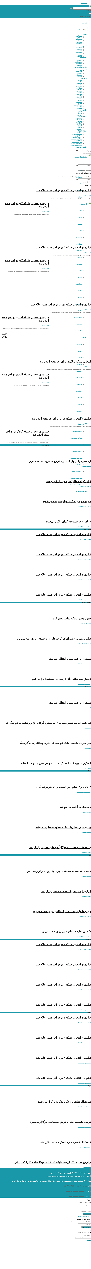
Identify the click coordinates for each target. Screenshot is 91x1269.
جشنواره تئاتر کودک (78, 464)
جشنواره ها (82, 424)
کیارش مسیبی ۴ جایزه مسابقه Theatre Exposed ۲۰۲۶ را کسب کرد (52, 1162)
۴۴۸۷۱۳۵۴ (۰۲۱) (68, 1186)
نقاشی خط (79, 75)
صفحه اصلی (84, 3)
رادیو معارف (79, 411)
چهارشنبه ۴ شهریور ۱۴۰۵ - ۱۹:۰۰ (84, 876)
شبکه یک (80, 210)
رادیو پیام (80, 351)
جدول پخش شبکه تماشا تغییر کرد (72, 618)
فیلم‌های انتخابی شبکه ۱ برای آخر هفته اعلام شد (63, 190)
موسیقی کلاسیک (78, 62)
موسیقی (83, 57)
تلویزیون (84, 204)
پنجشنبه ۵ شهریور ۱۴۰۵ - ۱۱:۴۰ (84, 599)
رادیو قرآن (80, 404)
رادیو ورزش (79, 129)
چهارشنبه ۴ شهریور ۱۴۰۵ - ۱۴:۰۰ (84, 832)
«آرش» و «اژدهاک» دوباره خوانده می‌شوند (67, 501)
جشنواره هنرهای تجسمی (76, 458)
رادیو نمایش (79, 371)
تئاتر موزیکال (79, 52)
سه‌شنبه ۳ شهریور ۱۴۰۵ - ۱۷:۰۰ (84, 526)
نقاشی (80, 70)
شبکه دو (80, 217)
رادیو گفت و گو (79, 391)
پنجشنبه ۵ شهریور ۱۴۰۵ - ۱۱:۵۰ (84, 579)
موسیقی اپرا (79, 65)
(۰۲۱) (77, 1186)
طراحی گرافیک (79, 71)
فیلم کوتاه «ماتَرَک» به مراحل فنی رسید (68, 481)
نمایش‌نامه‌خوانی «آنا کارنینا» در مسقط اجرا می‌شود (61, 678)
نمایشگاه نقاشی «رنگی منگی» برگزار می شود (64, 1101)
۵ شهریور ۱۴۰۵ (88, 195)
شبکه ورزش (79, 330)
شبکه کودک (79, 257)
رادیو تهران (79, 357)
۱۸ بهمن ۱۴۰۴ (88, 727)
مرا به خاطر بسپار (85, 1211)
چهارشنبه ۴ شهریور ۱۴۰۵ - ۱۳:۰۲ (84, 852)
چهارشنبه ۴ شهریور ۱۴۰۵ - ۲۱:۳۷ (84, 792)
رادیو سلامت (79, 397)
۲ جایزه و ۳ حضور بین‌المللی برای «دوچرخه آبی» (63, 786)
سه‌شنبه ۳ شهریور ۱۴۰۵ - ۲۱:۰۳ (84, 486)
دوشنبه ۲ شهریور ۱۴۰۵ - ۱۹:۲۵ (84, 684)
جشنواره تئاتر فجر (78, 444)
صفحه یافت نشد (81, 170)
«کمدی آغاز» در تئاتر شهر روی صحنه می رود (65, 931)
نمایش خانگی (79, 39)
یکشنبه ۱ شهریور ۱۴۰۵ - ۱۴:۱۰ (84, 1167)
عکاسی (80, 68)
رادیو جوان (79, 364)
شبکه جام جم (79, 102)
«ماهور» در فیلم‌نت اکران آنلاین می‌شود (68, 521)
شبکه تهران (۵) (79, 237)
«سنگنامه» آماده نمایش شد (75, 806)
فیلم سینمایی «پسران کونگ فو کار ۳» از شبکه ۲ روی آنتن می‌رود (54, 638)
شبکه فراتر (79, 264)
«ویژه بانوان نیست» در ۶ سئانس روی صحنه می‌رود (62, 911)
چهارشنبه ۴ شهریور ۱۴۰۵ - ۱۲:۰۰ (84, 896)
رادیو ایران (79, 344)
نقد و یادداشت (81, 147)
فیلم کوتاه (80, 40)
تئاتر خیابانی (79, 48)
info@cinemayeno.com (76, 1196)
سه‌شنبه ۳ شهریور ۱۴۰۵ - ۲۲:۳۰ (84, 916)
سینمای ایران (79, 35)
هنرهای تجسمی (81, 157)
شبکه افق (80, 290)
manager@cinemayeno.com (75, 1191)
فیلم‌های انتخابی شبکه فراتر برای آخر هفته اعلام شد (61, 418)
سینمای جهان (79, 37)
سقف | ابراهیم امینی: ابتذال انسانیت (70, 658)
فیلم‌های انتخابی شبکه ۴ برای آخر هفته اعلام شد (63, 594)
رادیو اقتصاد (79, 384)
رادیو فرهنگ (79, 377)
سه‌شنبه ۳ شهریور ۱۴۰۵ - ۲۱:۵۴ (84, 936)
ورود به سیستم (88, 1229)
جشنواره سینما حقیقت (77, 471)
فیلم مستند (79, 56)
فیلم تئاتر (80, 109)
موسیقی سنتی (79, 58)
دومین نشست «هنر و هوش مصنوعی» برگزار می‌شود (60, 1121)
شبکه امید (80, 277)
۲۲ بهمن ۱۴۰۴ (88, 707)
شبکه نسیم (79, 270)
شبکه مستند (79, 324)
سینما (84, 23)
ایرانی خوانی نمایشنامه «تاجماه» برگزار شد (66, 891)
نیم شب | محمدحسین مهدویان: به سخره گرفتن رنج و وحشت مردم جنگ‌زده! (48, 722)
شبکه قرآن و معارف (78, 317)
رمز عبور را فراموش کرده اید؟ (84, 1216)
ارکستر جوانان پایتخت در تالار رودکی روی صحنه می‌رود (59, 461)
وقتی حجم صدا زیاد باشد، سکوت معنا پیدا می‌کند (63, 827)
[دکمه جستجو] (71, 8)
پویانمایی (80, 43)
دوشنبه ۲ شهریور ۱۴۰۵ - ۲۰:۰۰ (84, 1127)
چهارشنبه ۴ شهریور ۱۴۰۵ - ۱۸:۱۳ (84, 466)
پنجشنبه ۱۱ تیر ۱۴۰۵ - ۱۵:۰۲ (85, 623)
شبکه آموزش (79, 244)
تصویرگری (80, 197)
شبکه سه (80, 224)
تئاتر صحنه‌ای (79, 47)
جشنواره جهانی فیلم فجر (77, 438)
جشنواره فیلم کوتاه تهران (76, 478)
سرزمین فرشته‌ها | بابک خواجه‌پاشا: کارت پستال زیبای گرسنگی (55, 742)
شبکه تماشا (79, 297)
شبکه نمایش (79, 250)
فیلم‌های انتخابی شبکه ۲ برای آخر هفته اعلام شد (63, 554)
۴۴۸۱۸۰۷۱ (83, 1186)
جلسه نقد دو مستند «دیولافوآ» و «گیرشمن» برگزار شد (60, 847)
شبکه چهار (80, 230)
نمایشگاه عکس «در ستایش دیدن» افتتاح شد (65, 1141)
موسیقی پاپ (79, 60)
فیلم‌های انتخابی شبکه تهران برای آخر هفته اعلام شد (61, 304)
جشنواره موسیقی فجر (77, 451)
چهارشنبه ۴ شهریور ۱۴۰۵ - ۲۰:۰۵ (84, 812)
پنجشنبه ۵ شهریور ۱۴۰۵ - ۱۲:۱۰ (84, 539)
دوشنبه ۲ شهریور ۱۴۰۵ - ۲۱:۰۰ (84, 1106)
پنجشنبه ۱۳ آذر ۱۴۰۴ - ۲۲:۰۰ (85, 643)
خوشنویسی (79, 183)
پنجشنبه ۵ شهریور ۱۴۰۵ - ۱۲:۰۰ (84, 559)
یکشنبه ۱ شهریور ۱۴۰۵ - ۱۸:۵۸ (84, 1147)
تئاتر (85, 70)
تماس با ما (84, 11)
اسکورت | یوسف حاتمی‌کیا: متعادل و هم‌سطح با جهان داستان (56, 763)
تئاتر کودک (80, 50)
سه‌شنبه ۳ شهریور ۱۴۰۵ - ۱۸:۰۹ (84, 506)
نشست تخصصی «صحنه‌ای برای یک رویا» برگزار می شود (58, 871)
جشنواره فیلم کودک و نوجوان (76, 484)
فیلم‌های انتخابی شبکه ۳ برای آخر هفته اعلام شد (63, 247)
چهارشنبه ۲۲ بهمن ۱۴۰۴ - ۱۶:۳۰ (84, 663)
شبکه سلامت (79, 310)
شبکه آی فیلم (79, 284)
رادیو (85, 337)
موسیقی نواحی (78, 63)
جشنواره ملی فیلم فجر (77, 431)
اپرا (81, 53)
